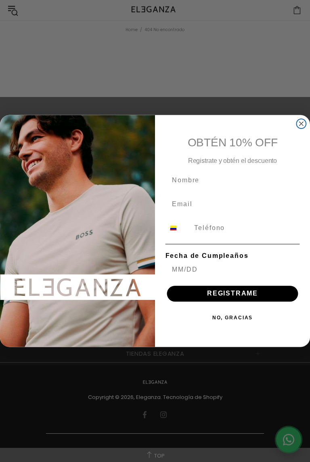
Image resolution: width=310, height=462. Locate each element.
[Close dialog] (301, 124)
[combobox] (178, 228)
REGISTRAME (232, 293)
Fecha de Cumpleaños (207, 255)
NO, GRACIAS (232, 318)
